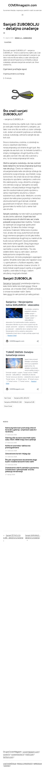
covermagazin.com (31, 751)
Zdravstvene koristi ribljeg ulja (17, 454)
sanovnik (16, 283)
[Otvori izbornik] (22, 15)
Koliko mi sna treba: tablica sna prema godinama (17, 447)
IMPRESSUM (38, 764)
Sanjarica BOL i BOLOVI (21, 398)
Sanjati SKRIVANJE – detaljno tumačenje (32, 536)
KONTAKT (7, 766)
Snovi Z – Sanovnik (23, 38)
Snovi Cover (8, 406)
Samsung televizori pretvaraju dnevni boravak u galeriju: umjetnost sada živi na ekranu (21, 430)
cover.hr (6, 754)
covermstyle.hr (17, 754)
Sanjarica (7, 283)
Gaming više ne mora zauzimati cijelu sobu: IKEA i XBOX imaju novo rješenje (20, 439)
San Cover (7, 398)
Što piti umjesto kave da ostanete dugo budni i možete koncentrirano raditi (21, 461)
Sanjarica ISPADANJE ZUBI (13, 402)
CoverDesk (7, 42)
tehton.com (8, 757)
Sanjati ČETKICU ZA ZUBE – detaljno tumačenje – (13, 537)
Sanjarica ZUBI (29, 402)
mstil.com (29, 754)
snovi (9, 294)
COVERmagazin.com (22, 5)
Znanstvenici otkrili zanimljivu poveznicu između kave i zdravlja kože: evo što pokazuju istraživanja (22, 469)
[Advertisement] (22, 501)
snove (28, 286)
